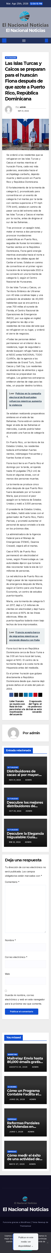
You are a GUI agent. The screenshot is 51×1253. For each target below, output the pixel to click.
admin (23, 107)
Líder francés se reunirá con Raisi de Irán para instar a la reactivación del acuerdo (17, 708)
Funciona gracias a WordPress (17, 1222)
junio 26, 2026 (17, 1099)
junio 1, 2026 (16, 1132)
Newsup (41, 1222)
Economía (12, 1087)
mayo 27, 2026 (17, 1164)
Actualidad (11, 57)
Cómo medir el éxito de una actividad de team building (24, 1159)
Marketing (12, 1054)
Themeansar (25, 1226)
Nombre (10, 940)
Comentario (12, 881)
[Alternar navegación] (24, 41)
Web (7, 973)
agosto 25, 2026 (18, 1067)
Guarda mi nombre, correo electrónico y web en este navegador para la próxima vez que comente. (25, 999)
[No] (47, 1242)
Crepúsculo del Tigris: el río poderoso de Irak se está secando (34, 706)
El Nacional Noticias (25, 30)
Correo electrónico (16, 957)
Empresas (12, 1119)
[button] (42, 40)
